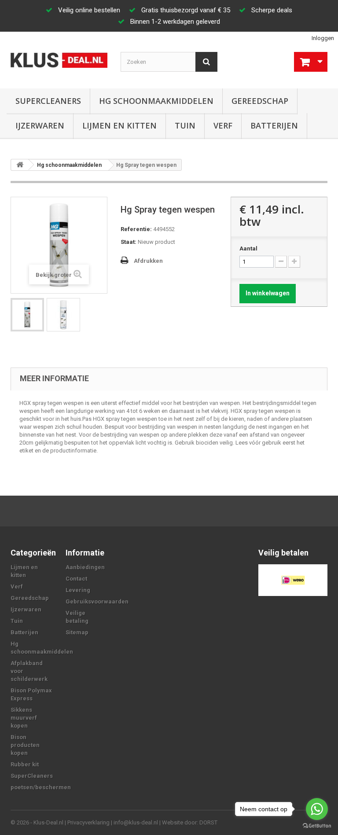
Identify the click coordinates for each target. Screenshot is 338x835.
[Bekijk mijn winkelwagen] (310, 62)
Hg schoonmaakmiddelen (156, 101)
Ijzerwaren (39, 125)
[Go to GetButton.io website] (317, 826)
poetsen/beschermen (41, 787)
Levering (78, 590)
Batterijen (274, 125)
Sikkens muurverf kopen (24, 717)
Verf (222, 125)
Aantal (248, 248)
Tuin (185, 125)
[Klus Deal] (59, 60)
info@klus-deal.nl (136, 822)
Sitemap (77, 632)
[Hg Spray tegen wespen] (27, 314)
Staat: (128, 242)
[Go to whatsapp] (317, 809)
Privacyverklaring (88, 822)
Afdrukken (148, 260)
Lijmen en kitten (119, 125)
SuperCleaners (48, 101)
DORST (208, 822)
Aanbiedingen (85, 567)
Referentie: (136, 229)
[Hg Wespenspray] (63, 314)
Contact (76, 578)
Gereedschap (259, 101)
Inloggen (323, 38)
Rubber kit (25, 764)
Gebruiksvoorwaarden (97, 601)
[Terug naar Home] (19, 164)
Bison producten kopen (25, 745)
